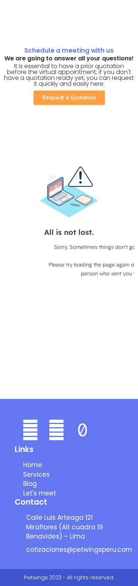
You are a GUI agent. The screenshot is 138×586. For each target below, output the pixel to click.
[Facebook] (30, 429)
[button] (127, 18)
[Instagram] (57, 429)
